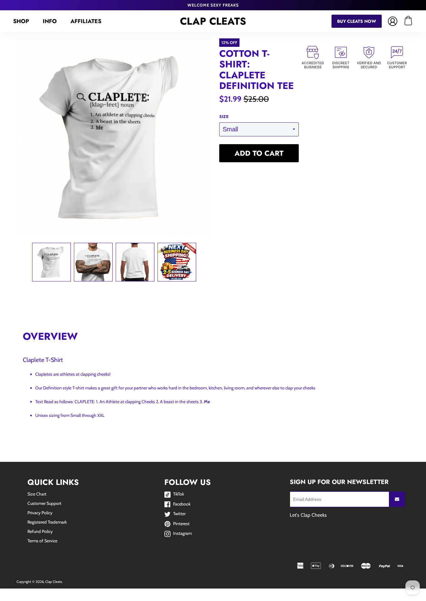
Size (224, 117)
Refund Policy (40, 531)
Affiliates (85, 21)
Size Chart (36, 494)
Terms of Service (42, 541)
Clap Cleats (213, 21)
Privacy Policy (39, 512)
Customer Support (44, 503)
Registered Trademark (47, 522)
